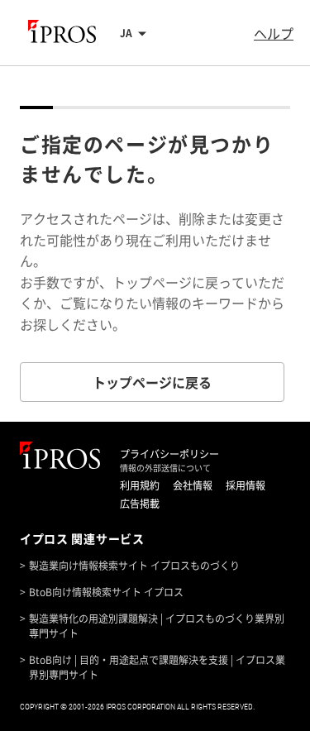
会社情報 (192, 485)
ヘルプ (273, 33)
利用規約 (140, 485)
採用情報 (245, 485)
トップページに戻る (152, 382)
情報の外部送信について (165, 468)
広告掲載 (140, 503)
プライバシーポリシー (169, 454)
